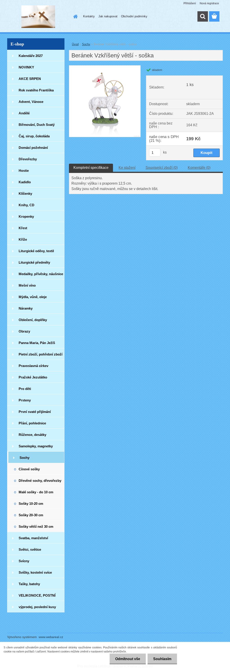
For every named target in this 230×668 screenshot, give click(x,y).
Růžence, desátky (32, 435)
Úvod (75, 44)
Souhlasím (162, 659)
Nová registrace (209, 3)
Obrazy (24, 331)
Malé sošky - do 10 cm (36, 492)
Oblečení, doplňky (33, 320)
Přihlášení (190, 3)
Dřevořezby (28, 159)
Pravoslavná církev (33, 366)
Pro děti (25, 389)
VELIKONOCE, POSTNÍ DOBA (37, 597)
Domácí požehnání (33, 147)
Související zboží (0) (162, 168)
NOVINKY (26, 67)
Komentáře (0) (199, 168)
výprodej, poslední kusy (37, 607)
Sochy (24, 458)
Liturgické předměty (34, 262)
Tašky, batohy (29, 584)
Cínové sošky (29, 469)
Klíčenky (25, 193)
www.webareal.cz (51, 637)
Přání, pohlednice (32, 423)
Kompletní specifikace (90, 168)
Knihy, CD (26, 205)
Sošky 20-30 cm (31, 515)
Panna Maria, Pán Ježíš (37, 343)
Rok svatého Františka (36, 90)
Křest (23, 228)
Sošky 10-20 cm (31, 503)
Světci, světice (30, 549)
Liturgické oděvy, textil (36, 251)
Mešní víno (27, 285)
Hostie (24, 170)
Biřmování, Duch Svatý (37, 125)
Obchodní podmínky (134, 16)
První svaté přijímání (35, 412)
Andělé (24, 113)
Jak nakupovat (107, 16)
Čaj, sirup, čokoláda (34, 136)
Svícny (24, 561)
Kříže (23, 239)
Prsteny (25, 400)
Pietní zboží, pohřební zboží (40, 354)
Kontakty (89, 16)
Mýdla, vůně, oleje (33, 297)
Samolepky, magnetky (36, 446)
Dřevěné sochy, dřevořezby (40, 480)
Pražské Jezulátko (33, 377)
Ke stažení (127, 168)
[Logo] (38, 16)
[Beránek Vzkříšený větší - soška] (104, 67)
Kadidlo (25, 182)
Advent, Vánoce (31, 102)
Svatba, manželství (33, 538)
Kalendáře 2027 (31, 56)
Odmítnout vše (127, 659)
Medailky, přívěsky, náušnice (41, 274)
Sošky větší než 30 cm (36, 526)
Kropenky (26, 216)
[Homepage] (74, 16)
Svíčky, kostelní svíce (35, 572)
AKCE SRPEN (30, 79)
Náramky (26, 308)
